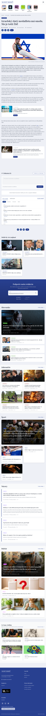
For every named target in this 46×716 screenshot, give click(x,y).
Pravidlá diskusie (27, 689)
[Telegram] (8, 30)
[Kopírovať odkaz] (12, 30)
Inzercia (3, 685)
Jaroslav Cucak (13, 332)
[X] (5, 30)
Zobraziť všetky (40, 626)
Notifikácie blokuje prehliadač (8, 708)
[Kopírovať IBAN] (36, 293)
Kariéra (25, 677)
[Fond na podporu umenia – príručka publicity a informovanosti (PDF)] (6, 691)
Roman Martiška (12, 527)
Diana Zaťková (19, 351)
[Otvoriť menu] (43, 2)
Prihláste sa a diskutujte (38, 173)
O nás (25, 673)
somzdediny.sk (20, 626)
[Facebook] (2, 30)
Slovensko (7, 15)
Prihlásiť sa (40, 186)
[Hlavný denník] (7, 2)
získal (21, 75)
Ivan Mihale (32, 451)
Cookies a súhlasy (27, 687)
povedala (13, 89)
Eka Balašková (19, 342)
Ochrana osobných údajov (29, 685)
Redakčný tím (26, 675)
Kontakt (3, 699)
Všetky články (40, 307)
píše (37, 125)
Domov (2, 15)
